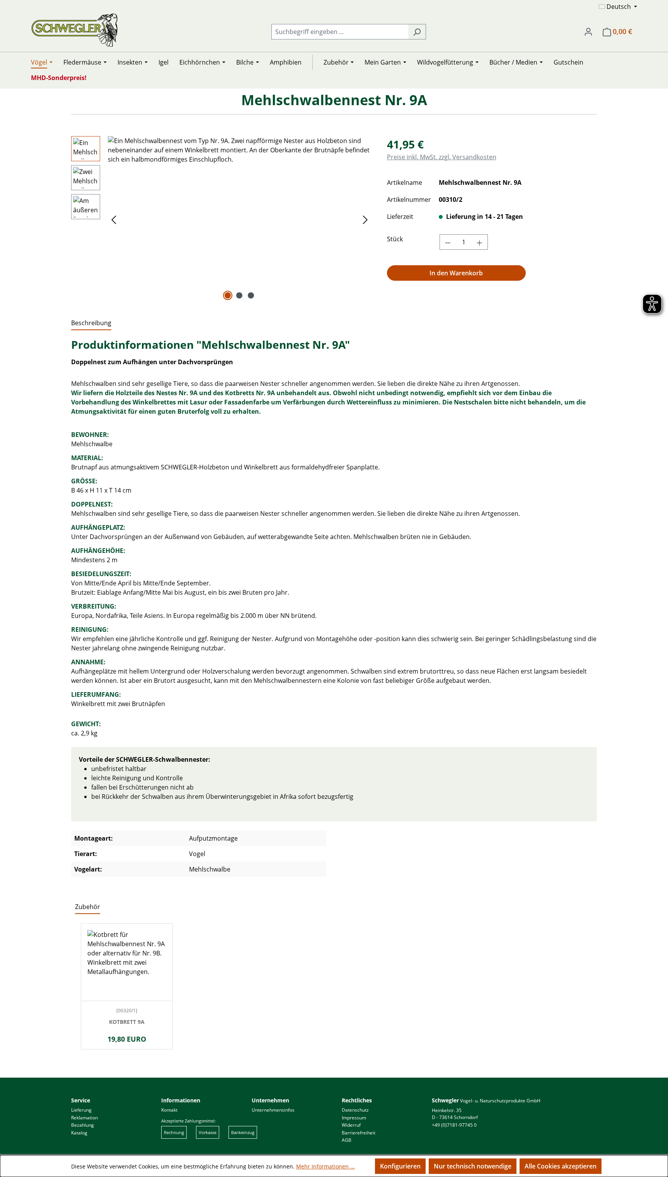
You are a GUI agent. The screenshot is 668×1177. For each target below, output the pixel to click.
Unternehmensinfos (273, 1110)
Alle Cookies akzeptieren (560, 1166)
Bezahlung (82, 1125)
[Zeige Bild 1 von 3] (228, 295)
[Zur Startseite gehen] (74, 30)
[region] (221, 219)
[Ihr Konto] (588, 31)
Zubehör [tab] (87, 906)
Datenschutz (355, 1110)
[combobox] (339, 31)
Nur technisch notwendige (472, 1166)
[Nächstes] (365, 219)
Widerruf (351, 1125)
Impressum (354, 1117)
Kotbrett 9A (127, 1022)
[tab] (91, 323)
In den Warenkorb (456, 273)
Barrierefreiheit (358, 1132)
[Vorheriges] (113, 219)
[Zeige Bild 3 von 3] (251, 295)
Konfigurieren (400, 1166)
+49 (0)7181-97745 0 (454, 1125)
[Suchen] (417, 31)
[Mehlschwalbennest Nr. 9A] (239, 219)
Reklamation (84, 1117)
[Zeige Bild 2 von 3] (239, 295)
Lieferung (81, 1110)
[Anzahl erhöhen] (480, 242)
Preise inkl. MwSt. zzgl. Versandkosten (441, 157)
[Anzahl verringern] (448, 242)
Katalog (79, 1132)
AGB (346, 1140)
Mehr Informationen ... (325, 1166)
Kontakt (169, 1110)
